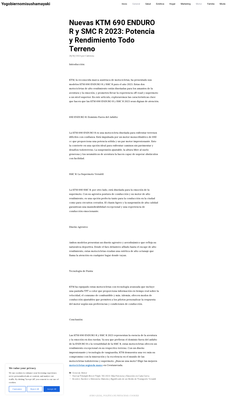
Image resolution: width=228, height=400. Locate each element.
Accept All (51, 389)
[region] (34, 379)
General (136, 4)
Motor (199, 4)
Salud (148, 4)
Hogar (172, 4)
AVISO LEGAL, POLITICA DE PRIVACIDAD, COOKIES (114, 395)
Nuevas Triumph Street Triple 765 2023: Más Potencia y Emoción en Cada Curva (110, 376)
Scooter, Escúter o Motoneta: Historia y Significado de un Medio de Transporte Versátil (114, 379)
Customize (17, 389)
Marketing (186, 4)
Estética (160, 4)
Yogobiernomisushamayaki (25, 4)
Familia (210, 4)
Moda (222, 4)
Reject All (34, 389)
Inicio (124, 4)
